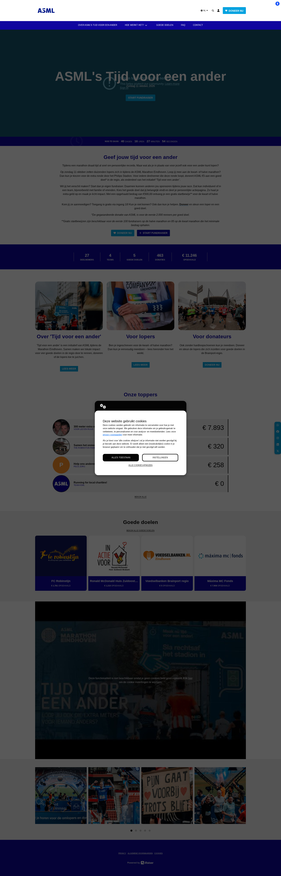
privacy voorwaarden (112, 434)
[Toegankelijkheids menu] (277, 4)
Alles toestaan (121, 457)
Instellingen (160, 457)
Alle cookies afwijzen (140, 465)
